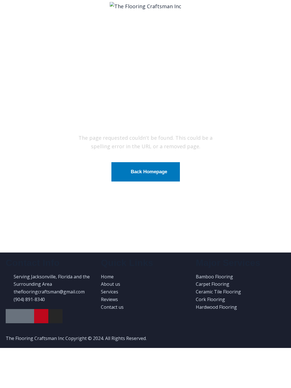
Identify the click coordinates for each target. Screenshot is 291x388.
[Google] (13, 316)
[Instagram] (55, 316)
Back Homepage (149, 171)
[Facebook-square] (27, 316)
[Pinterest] (41, 316)
